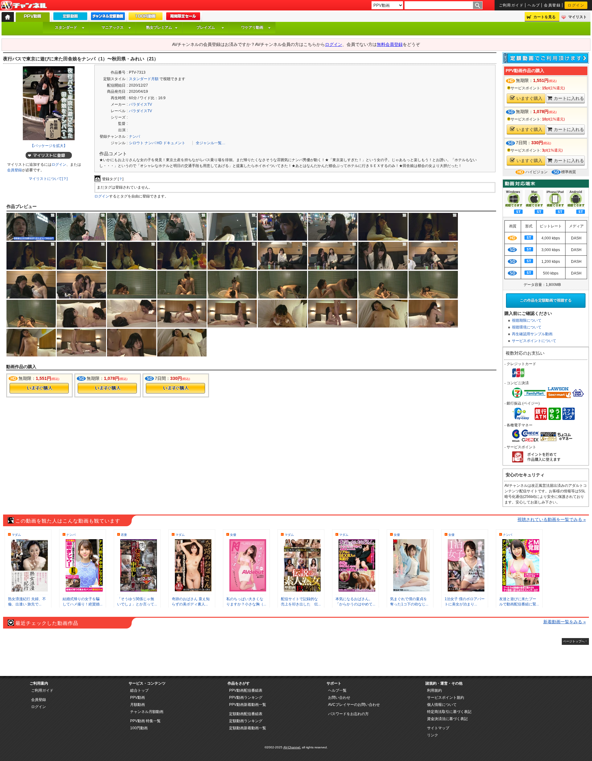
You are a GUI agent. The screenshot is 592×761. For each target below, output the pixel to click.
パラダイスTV (140, 104)
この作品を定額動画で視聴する (546, 300)
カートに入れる (569, 98)
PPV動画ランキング (245, 697)
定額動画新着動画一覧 (247, 728)
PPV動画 (137, 697)
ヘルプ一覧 (337, 690)
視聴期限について (526, 320)
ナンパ (134, 136)
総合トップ (139, 690)
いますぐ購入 (529, 98)
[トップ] (8, 17)
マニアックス (112, 27)
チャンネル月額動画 (146, 712)
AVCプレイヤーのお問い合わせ (354, 704)
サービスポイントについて (534, 341)
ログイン (576, 5)
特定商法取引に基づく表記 (449, 712)
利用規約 (434, 690)
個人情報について (442, 704)
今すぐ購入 (39, 388)
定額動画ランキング (245, 721)
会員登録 (552, 5)
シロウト (136, 143)
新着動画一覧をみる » (564, 621)
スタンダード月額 (143, 79)
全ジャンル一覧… (210, 143)
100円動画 (139, 728)
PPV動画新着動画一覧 (247, 704)
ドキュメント (174, 143)
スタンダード (66, 27)
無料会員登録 (390, 44)
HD (159, 143)
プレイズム (205, 27)
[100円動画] (145, 17)
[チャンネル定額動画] (108, 17)
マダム (16, 534)
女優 (233, 534)
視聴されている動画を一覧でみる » (551, 519)
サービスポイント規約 (445, 697)
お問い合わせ (339, 697)
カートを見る (544, 17)
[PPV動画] (32, 18)
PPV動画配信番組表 (245, 690)
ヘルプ (534, 5)
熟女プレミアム (159, 27)
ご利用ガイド (511, 5)
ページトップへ (574, 641)
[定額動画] (70, 17)
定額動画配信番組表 (245, 714)
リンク (432, 735)
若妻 (124, 534)
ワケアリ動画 (252, 27)
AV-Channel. (292, 747)
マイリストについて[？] (48, 179)
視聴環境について (526, 327)
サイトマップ (438, 728)
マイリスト (577, 17)
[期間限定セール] (183, 17)
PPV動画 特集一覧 (145, 721)
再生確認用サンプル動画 (532, 334)
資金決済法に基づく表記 (447, 719)
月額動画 (137, 704)
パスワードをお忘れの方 (348, 714)
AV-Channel (24, 5)
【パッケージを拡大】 (48, 146)
